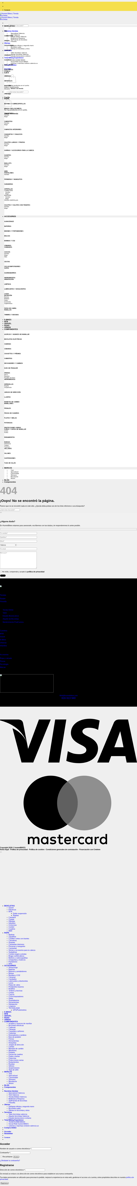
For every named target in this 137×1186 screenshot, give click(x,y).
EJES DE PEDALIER (11, 368)
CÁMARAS (7, 245)
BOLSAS (7, 236)
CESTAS (7, 261)
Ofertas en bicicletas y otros (20, 49)
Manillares (12, 1050)
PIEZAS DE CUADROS (11, 413)
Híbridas (12, 921)
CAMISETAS (8, 121)
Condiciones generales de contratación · (62, 849)
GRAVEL (7, 40)
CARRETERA (8, 36)
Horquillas (12, 1043)
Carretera (3, 631)
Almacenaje (13, 967)
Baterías (12, 969)
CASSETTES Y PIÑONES (12, 353)
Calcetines (13, 940)
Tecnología (4, 664)
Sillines (11, 1066)
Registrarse (4, 1183)
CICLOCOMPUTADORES (12, 266)
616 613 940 (69, 698)
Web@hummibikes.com (69, 695)
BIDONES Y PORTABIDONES (13, 231)
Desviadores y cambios (17, 1035)
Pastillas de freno (9, 378)
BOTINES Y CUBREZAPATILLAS (15, 104)
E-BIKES (7, 320)
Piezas (2, 661)
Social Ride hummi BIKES (19, 62)
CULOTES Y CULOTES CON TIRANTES (17, 205)
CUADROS (7, 60)
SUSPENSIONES (9, 458)
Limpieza (12, 1006)
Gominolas (7, 302)
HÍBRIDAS (7, 76)
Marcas (3, 667)
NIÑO (6, 171)
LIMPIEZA (7, 284)
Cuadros (12, 929)
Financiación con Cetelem (89, 849)
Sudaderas (13, 952)
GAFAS (6, 268)
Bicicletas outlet (16, 47)
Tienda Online (8, 610)
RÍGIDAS (7, 89)
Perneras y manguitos (17, 946)
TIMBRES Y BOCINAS (11, 315)
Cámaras (12, 977)
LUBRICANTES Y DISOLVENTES (15, 289)
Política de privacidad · (19, 849)
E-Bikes (3, 640)
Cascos (11, 994)
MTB (6, 321)
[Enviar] (1, 512)
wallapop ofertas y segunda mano (22, 45)
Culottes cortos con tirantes (19, 939)
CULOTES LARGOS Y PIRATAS (14, 142)
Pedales (12, 1052)
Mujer (6, 116)
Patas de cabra (14, 985)
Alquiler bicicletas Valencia (19, 54)
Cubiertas (12, 1033)
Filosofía (13, 41)
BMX (5, 31)
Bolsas (11, 973)
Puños (6, 432)
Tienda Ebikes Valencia (18, 36)
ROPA (6, 933)
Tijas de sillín (14, 1070)
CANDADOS (8, 247)
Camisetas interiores (16, 944)
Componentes (10, 482)
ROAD (6, 325)
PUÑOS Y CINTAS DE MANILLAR (15, 429)
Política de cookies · (37, 849)
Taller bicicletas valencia (19, 53)
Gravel (2, 637)
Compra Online (10, 1128)
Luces (11, 983)
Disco (6, 374)
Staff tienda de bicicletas (19, 40)
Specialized (14, 472)
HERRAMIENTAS (9, 278)
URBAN (7, 327)
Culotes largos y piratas (17, 954)
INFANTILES (8, 81)
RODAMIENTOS (9, 437)
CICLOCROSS (8, 45)
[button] (6, 73)
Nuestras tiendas (11, 31)
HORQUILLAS (8, 384)
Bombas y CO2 (14, 975)
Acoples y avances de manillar (20, 1023)
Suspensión (8, 387)
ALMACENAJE (9, 221)
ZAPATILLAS (8, 189)
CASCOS (7, 252)
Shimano (14, 475)
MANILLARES (8, 403)
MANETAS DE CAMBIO (11, 402)
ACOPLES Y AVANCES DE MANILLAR (16, 334)
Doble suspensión (20, 913)
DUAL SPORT (8, 65)
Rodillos (12, 989)
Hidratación (13, 1004)
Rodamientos (14, 1062)
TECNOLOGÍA (14, 1008)
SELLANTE (8, 448)
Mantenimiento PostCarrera (13, 622)
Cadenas (12, 1027)
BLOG (6, 480)
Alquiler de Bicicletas (11, 619)
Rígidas (6, 386)
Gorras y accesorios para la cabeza (22, 950)
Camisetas (13, 948)
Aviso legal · (5, 849)
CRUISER (7, 55)
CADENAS (7, 344)
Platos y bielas (14, 1056)
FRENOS (7, 373)
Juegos (6, 445)
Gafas (11, 998)
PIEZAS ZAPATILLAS (11, 200)
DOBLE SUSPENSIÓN (11, 87)
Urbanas (3, 643)
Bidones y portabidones (18, 971)
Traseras (7, 447)
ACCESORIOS (10, 216)
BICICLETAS (9, 26)
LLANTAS (7, 397)
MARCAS (8, 468)
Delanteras (7, 444)
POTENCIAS (8, 423)
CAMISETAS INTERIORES (12, 129)
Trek (12, 470)
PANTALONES (9, 173)
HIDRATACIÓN (9, 279)
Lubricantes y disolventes (18, 981)
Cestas (11, 993)
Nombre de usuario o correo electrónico (15, 1149)
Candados (12, 979)
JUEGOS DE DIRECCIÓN (12, 392)
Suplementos (8, 303)
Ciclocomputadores (16, 996)
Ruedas (12, 1064)
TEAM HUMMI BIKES (18, 60)
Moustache (14, 477)
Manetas (7, 376)
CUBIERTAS (8, 358)
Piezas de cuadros (16, 1054)
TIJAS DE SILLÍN (10, 463)
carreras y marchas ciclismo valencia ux (24, 63)
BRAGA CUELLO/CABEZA (12, 108)
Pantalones (13, 962)
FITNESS (7, 71)
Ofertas (7, 43)
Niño (5, 257)
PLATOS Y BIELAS (10, 418)
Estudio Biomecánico (11, 616)
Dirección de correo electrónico (12, 1170)
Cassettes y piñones (16, 1031)
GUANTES (7, 155)
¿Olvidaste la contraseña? (10, 1160)
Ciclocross (13, 925)
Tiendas (3, 595)
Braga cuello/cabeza (16, 956)
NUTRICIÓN (8, 295)
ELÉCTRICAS (8, 69)
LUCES (6, 294)
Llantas (11, 1047)
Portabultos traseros (16, 987)
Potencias (12, 1058)
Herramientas (14, 1002)
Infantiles (3, 646)
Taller (5, 613)
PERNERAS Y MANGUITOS (13, 179)
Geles (6, 300)
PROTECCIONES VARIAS (12, 427)
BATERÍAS (7, 226)
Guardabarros (14, 1000)
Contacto (7, 10)
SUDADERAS (8, 184)
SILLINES (7, 453)
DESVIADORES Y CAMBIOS (13, 363)
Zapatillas (12, 937)
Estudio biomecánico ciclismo (21, 56)
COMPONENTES (11, 329)
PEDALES (7, 408)
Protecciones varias (16, 1060)
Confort (11, 927)
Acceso (16, 1157)
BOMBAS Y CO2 (9, 241)
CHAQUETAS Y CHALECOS (13, 134)
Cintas (6, 431)
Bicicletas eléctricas (16, 1025)
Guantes (12, 942)
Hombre (6, 115)
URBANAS (7, 94)
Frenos (11, 1039)
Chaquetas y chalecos (17, 960)
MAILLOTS (7, 163)
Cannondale (15, 473)
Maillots (11, 935)
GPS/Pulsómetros (19, 1010)
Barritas (6, 297)
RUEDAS (7, 442)
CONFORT (7, 50)
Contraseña (5, 1153)
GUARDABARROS (10, 273)
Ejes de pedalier (15, 1037)
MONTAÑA (7, 86)
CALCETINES (8, 113)
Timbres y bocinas (15, 991)
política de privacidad (35, 572)
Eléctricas (12, 910)
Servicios (8, 1112)
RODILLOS (7, 310)
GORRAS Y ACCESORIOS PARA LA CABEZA (19, 150)
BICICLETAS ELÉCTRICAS (13, 339)
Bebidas (6, 298)
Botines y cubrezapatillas (18, 958)
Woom (13, 478)
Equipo (2, 598)
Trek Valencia (15, 35)
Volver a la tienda (17, 88)
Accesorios (4, 655)
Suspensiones (14, 1068)
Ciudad (11, 919)
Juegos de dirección (16, 1045)
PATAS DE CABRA (10, 308)
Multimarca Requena (18, 38)
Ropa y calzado (6, 658)
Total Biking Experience (14, 58)
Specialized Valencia (18, 33)
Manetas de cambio (16, 1049)
